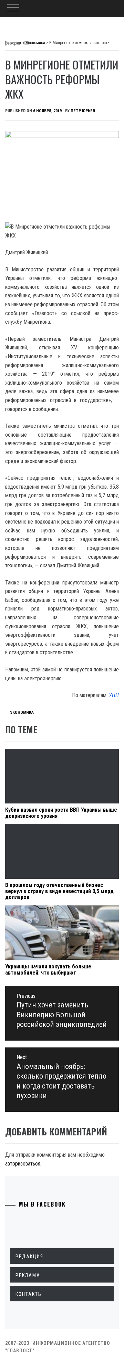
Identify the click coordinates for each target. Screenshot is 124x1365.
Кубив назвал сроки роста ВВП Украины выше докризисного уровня (61, 813)
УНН (114, 695)
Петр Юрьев (83, 110)
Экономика (22, 712)
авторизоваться (22, 1163)
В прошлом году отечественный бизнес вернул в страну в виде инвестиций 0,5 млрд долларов (59, 891)
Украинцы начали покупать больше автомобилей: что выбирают (48, 969)
